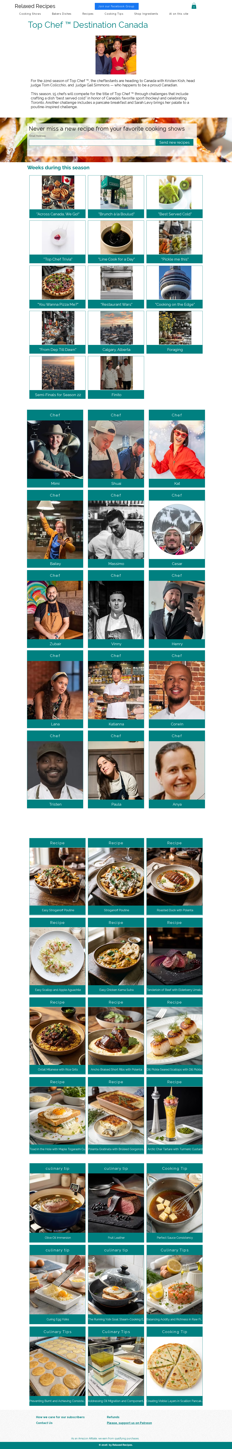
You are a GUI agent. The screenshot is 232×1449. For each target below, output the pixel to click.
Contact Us (44, 1423)
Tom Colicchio (54, 85)
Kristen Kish (175, 81)
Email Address (37, 135)
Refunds (113, 1417)
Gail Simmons (98, 85)
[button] (193, 6)
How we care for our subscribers (60, 1417)
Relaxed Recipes (35, 6)
